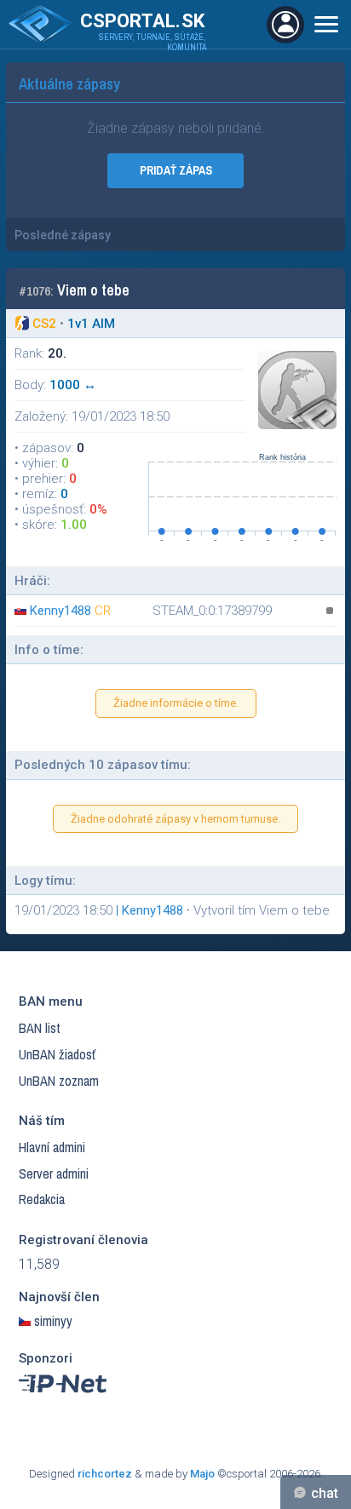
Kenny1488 (60, 610)
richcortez (105, 1473)
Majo (202, 1473)
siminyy (53, 1320)
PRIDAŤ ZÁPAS (176, 170)
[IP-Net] (63, 1396)
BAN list (39, 1027)
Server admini (54, 1173)
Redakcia (42, 1199)
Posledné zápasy (62, 235)
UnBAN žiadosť (57, 1054)
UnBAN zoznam (59, 1080)
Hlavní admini (52, 1147)
